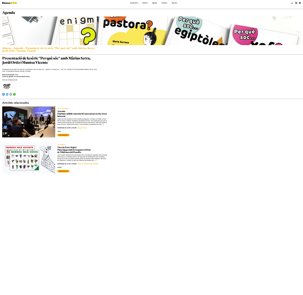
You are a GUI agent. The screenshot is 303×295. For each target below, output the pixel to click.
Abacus (6, 48)
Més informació (63, 135)
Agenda (8, 13)
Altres (59, 131)
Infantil (59, 167)
